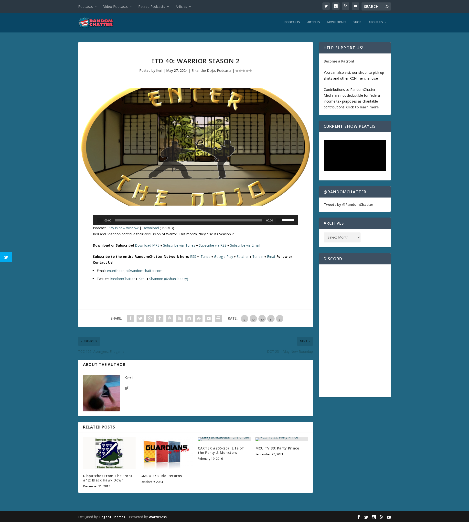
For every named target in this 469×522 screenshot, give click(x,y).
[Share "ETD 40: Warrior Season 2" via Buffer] (189, 318)
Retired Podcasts (151, 6)
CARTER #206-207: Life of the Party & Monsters (221, 450)
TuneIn (257, 256)
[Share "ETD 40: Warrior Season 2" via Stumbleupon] (199, 318)
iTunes (205, 256)
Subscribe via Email (245, 245)
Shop (357, 22)
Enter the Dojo (203, 70)
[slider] (289, 219)
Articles (181, 6)
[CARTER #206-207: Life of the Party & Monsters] (224, 439)
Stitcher (243, 256)
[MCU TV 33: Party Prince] (282, 439)
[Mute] (279, 220)
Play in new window (123, 228)
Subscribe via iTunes (179, 245)
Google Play (223, 256)
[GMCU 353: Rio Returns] (166, 453)
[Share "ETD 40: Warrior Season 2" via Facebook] (130, 318)
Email (271, 256)
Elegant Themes (112, 517)
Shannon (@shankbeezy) (168, 278)
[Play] (100, 220)
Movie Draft (336, 22)
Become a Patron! (339, 61)
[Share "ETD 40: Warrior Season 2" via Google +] (150, 318)
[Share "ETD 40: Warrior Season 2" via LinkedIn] (179, 318)
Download (150, 228)
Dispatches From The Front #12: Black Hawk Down (108, 477)
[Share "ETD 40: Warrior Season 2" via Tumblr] (160, 318)
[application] (195, 220)
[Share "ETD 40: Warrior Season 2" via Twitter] (140, 318)
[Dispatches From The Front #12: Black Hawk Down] (109, 453)
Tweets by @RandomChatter (348, 204)
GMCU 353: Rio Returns (161, 475)
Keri (159, 70)
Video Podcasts (115, 6)
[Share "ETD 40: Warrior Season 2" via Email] (208, 318)
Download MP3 (147, 245)
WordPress (158, 517)
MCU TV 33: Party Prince (277, 448)
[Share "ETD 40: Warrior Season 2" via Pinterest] (169, 318)
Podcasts (85, 6)
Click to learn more (362, 107)
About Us (376, 22)
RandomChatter (122, 278)
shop (362, 72)
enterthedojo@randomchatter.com (134, 270)
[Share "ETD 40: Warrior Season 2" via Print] (218, 318)
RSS (193, 256)
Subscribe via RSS (212, 245)
